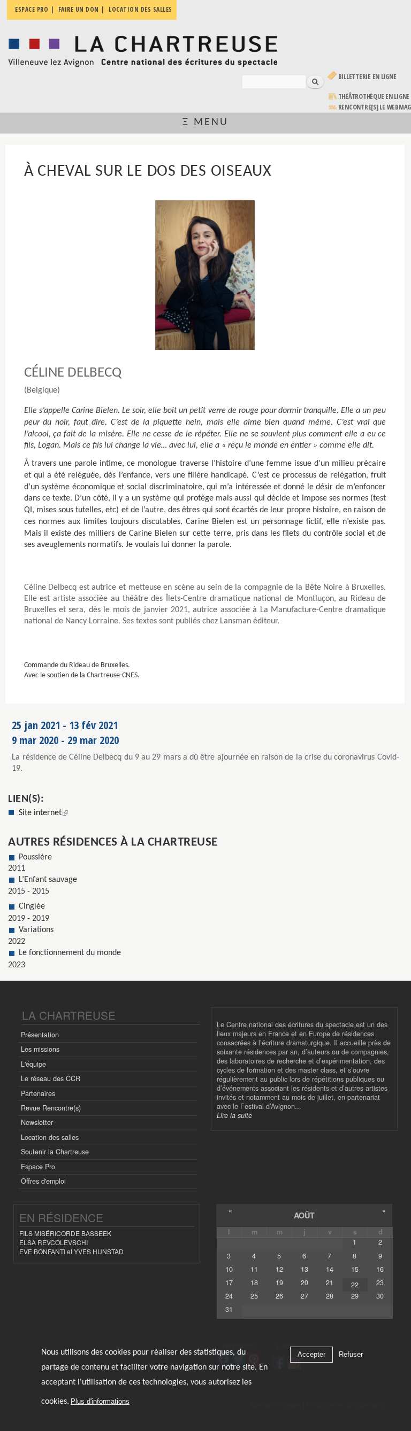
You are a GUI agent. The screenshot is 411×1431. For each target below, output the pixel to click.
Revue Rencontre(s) (51, 1108)
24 (229, 1296)
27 (304, 1296)
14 (329, 1269)
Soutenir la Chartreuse (55, 1151)
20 (304, 1282)
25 (254, 1296)
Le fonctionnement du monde (70, 953)
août (304, 1215)
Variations (36, 930)
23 (380, 1282)
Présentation (40, 1034)
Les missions (40, 1049)
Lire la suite (234, 1115)
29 (355, 1296)
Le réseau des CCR (50, 1078)
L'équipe (33, 1064)
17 (229, 1282)
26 (279, 1296)
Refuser (351, 1354)
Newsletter (37, 1122)
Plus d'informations (100, 1401)
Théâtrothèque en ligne (374, 96)
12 (279, 1269)
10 (229, 1269)
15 (355, 1269)
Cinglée (32, 906)
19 (279, 1282)
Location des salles (50, 1137)
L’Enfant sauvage (48, 879)
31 (229, 1309)
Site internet (43, 813)
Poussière (35, 857)
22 (355, 1284)
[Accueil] (142, 48)
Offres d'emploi (43, 1181)
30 (380, 1296)
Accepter (311, 1354)
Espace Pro (38, 1166)
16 (380, 1269)
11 (254, 1269)
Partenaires (38, 1093)
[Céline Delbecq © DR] (205, 275)
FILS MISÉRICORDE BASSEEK (65, 1233)
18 (254, 1282)
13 (304, 1269)
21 (329, 1282)
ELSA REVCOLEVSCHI (53, 1242)
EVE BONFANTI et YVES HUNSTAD (71, 1251)
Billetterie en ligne (367, 76)
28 (329, 1296)
